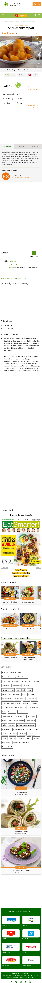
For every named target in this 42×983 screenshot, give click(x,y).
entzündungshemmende (21, 742)
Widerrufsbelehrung (31, 975)
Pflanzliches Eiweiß (28, 629)
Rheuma (11, 725)
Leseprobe (4, 568)
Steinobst (36, 738)
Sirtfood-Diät (26, 681)
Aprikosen (12, 261)
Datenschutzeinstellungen (12, 975)
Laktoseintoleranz (8, 716)
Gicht (4, 712)
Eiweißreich (10, 629)
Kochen (4, 738)
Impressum (15, 973)
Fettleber (26, 703)
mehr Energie (31, 716)
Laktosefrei (5, 686)
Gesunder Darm (20, 707)
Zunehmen (13, 734)
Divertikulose (32, 699)
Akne (23, 694)
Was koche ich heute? (21, 831)
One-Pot (12, 738)
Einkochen (21, 738)
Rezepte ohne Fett (8, 690)
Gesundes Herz (33, 707)
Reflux (4, 725)
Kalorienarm (6, 742)
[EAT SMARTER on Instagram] (21, 981)
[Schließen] (1, 4)
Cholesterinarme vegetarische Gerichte (15, 677)
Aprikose (5, 283)
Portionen (34, 256)
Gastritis (34, 703)
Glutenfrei (36, 681)
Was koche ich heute (10, 658)
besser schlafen (7, 699)
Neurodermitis (19, 721)
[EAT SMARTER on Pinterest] (16, 981)
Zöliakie (4, 734)
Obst (28, 738)
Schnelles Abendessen (21, 792)
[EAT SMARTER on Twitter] (25, 981)
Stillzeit (29, 729)
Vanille (11, 268)
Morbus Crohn (7, 721)
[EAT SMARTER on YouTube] (30, 981)
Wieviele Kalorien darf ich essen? (32, 106)
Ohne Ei (26, 686)
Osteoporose (31, 721)
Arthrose (31, 694)
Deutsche (23, 734)
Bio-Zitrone (13, 264)
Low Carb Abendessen (28, 602)
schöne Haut (6, 729)
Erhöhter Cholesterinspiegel (11, 703)
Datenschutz (26, 973)
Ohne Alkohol (16, 686)
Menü (2, 17)
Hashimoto (11, 712)
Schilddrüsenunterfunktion (26, 725)
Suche (35, 17)
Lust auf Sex (20, 716)
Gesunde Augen (7, 707)
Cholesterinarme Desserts (10, 681)
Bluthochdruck (20, 699)
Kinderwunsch (23, 712)
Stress (36, 729)
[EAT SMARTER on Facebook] (12, 981)
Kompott (5, 672)
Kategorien (32, 978)
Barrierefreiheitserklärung (15, 978)
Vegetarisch (6, 694)
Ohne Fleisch (21, 690)
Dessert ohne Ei (7, 747)
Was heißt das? (33, 89)
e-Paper (38, 568)
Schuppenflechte (18, 729)
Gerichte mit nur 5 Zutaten (21, 870)
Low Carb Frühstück (10, 602)
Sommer (31, 734)
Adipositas (16, 694)
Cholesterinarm (15, 672)
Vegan (30, 690)
